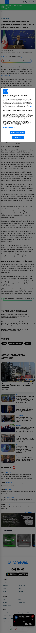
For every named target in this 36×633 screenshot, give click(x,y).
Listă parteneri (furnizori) (9, 127)
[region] (18, 115)
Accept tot (18, 137)
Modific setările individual (17, 132)
